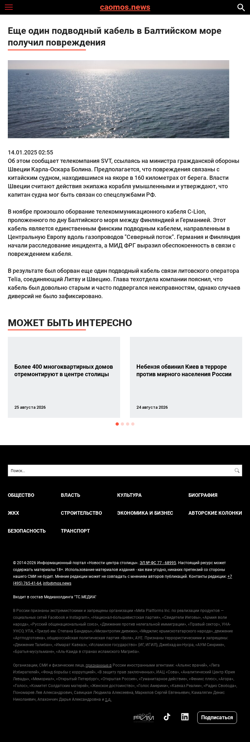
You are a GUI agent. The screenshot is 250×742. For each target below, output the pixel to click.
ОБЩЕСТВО (21, 495)
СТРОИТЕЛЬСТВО (81, 512)
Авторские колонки (215, 512)
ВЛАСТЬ (70, 495)
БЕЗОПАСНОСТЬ (27, 530)
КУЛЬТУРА (129, 495)
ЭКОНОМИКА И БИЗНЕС (145, 512)
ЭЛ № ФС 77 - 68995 (158, 562)
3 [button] (127, 424)
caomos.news (125, 7)
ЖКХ (13, 512)
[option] (64, 377)
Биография (202, 495)
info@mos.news (57, 583)
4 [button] (132, 424)
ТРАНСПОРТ (75, 530)
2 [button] (122, 424)
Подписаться (217, 717)
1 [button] (117, 424)
